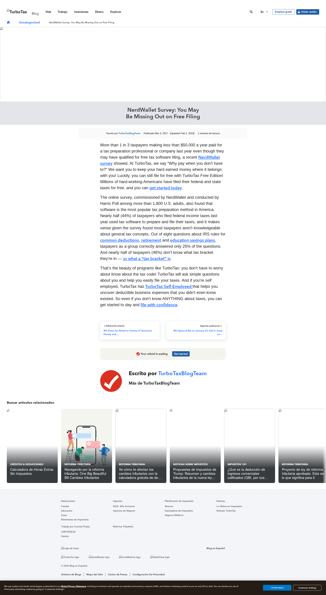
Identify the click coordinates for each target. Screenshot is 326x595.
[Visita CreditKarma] (134, 557)
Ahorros (169, 506)
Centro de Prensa (117, 574)
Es (262, 11)
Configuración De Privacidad (149, 574)
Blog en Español (216, 548)
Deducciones (68, 501)
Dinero (99, 11)
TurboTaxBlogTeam (129, 133)
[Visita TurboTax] (74, 557)
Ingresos (117, 501)
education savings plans (192, 240)
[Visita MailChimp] (164, 557)
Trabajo (62, 11)
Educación (66, 510)
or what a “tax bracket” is (146, 258)
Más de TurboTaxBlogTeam (154, 383)
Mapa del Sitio (94, 574)
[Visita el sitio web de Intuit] (119, 548)
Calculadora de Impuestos (179, 510)
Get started (181, 353)
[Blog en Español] (8, 22)
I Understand (277, 587)
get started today (165, 187)
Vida (48, 11)
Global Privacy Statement (73, 586)
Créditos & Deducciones (26, 464)
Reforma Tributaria (78, 464)
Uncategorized (29, 22)
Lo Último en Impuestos (229, 506)
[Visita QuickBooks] (103, 557)
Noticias (220, 501)
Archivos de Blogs (71, 574)
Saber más (216, 2)
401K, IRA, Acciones (124, 506)
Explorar (115, 11)
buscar (251, 12)
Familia (65, 506)
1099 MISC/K (68, 531)
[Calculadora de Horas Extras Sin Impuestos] (32, 446)
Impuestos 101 (237, 464)
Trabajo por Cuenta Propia (75, 526)
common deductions (119, 240)
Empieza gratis (283, 11)
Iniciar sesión (309, 11)
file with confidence (159, 304)
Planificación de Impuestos (179, 501)
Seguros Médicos (174, 515)
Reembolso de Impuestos (75, 519)
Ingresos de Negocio (124, 510)
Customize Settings (307, 587)
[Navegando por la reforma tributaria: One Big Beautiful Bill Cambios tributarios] (86, 446)
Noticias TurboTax (226, 510)
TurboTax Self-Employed (169, 286)
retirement (151, 240)
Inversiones (81, 11)
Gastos (65, 536)
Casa (64, 515)
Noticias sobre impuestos (190, 464)
